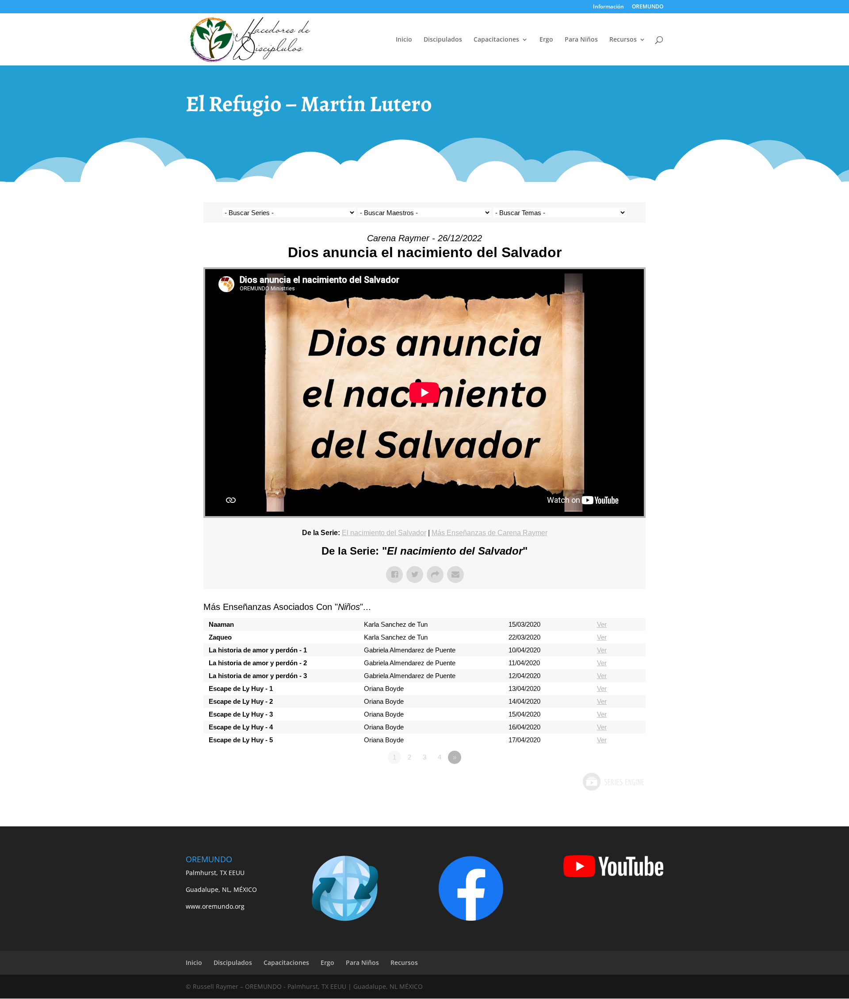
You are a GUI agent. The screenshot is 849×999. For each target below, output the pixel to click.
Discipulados (443, 39)
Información (608, 7)
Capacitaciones (496, 39)
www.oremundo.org (215, 906)
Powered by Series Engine (613, 782)
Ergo (546, 39)
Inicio (404, 39)
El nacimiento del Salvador (384, 532)
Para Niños (581, 39)
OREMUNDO (647, 7)
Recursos (623, 39)
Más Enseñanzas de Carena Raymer (489, 532)
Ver (602, 624)
